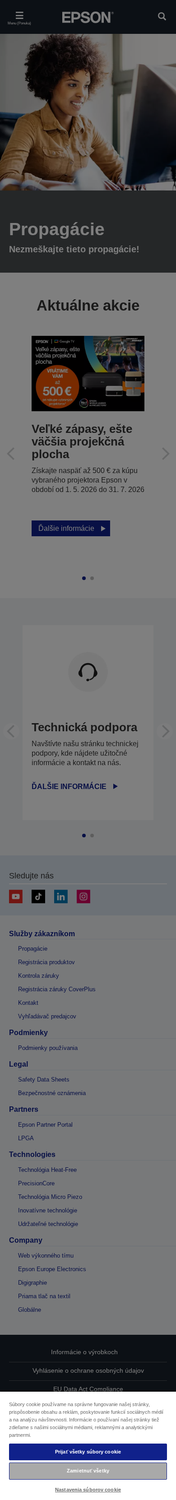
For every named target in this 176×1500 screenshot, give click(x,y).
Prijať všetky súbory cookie (88, 1451)
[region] (88, 1445)
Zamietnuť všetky (88, 1470)
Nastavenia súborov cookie (88, 1489)
